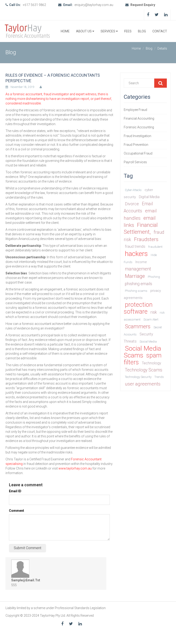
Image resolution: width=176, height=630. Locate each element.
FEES (128, 31)
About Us (84, 31)
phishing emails (138, 283)
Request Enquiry (142, 5)
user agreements (142, 384)
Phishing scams (136, 290)
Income (141, 262)
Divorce (132, 203)
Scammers (138, 326)
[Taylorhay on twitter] (157, 14)
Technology (151, 363)
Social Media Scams (142, 352)
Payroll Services (135, 162)
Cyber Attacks (133, 190)
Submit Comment (27, 548)
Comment (16, 510)
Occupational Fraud (138, 153)
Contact (159, 31)
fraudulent (155, 246)
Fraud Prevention (136, 144)
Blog (142, 31)
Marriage (135, 276)
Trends (159, 377)
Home (65, 31)
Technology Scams (143, 370)
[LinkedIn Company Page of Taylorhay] (166, 14)
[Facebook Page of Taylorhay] (148, 14)
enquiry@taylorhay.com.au (94, 5)
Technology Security (138, 377)
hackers (136, 254)
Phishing (154, 276)
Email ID (15, 491)
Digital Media (149, 197)
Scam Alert (150, 319)
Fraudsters (146, 239)
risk (154, 312)
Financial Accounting (139, 118)
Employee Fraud (135, 110)
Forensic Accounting (139, 127)
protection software (138, 308)
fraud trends (135, 246)
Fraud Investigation (137, 136)
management (138, 269)
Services (108, 31)
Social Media (148, 341)
